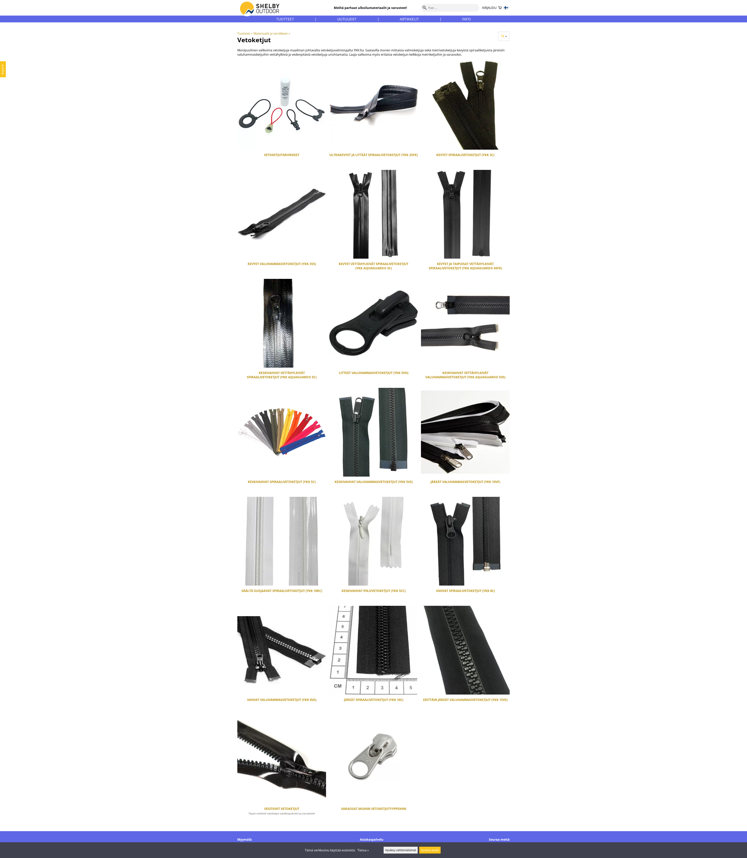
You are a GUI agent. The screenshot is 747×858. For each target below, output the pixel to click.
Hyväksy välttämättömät (400, 850)
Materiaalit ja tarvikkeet (271, 33)
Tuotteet (285, 19)
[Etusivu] (262, 11)
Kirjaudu (489, 8)
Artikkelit (409, 19)
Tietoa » (363, 850)
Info (466, 19)
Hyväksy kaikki (430, 850)
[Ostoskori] (500, 8)
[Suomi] (507, 8)
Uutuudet (347, 19)
